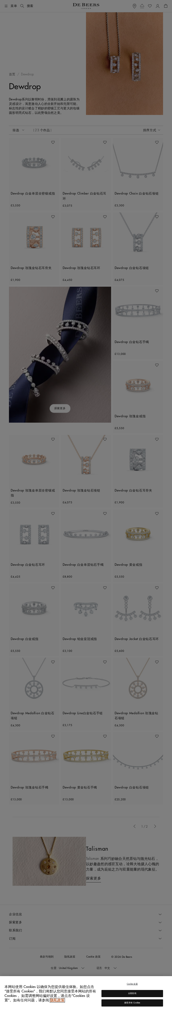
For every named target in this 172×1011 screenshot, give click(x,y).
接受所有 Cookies (132, 1003)
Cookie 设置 (132, 984)
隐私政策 (57, 1000)
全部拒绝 (132, 993)
